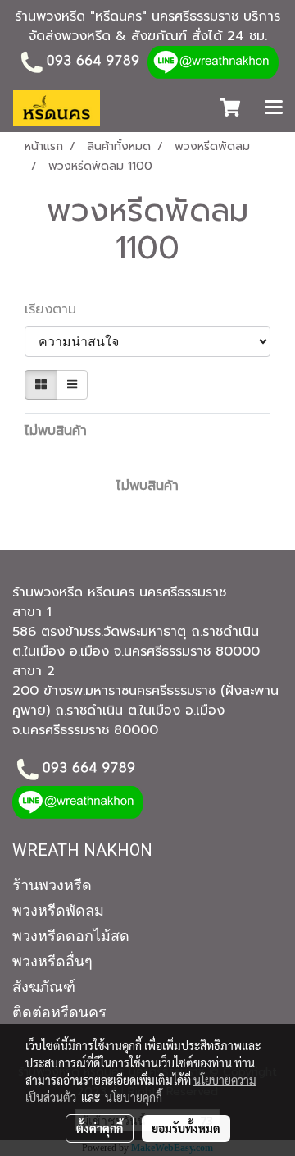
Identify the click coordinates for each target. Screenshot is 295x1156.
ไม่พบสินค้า (56, 431)
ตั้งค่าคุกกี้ (99, 1128)
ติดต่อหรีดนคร (59, 1012)
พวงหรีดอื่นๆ (52, 961)
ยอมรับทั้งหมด (186, 1128)
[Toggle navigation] (274, 108)
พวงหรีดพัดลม (58, 910)
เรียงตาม (58, 309)
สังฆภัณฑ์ (43, 986)
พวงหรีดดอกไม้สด (70, 935)
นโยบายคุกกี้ (133, 1097)
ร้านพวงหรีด (52, 884)
